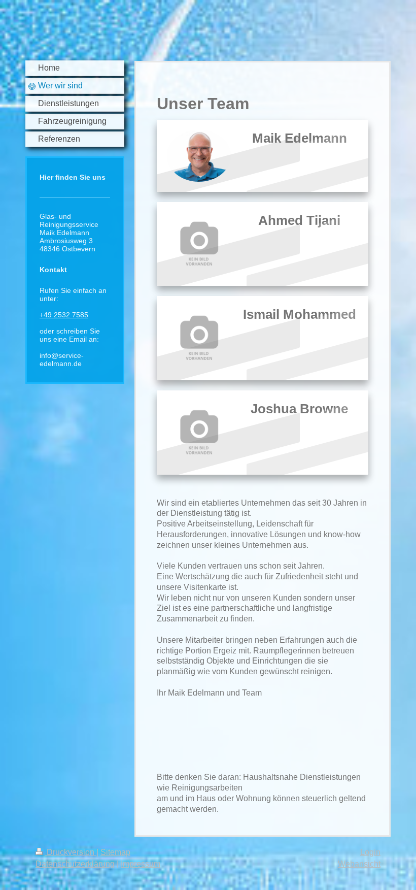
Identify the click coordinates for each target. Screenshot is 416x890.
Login (370, 852)
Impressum (140, 864)
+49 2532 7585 (64, 315)
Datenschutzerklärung (75, 864)
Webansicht (359, 864)
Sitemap (115, 852)
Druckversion (70, 852)
